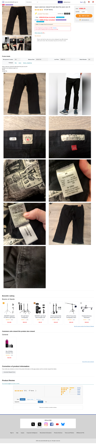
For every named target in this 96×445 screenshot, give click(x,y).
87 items (31, 390)
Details (54, 27)
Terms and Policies (69, 432)
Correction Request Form (9, 372)
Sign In (81, 2)
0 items (78, 394)
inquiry (22, 432)
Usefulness (38, 399)
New (50, 17)
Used (51, 20)
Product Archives (58, 432)
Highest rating (30, 399)
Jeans (20, 62)
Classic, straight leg (27, 62)
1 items (78, 392)
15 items (79, 387)
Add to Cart (85, 16)
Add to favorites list (85, 19)
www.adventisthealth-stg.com (11, 2)
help (17, 432)
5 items (78, 389)
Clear (46, 401)
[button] (93, 2)
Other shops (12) (40, 32)
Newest (22, 399)
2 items (78, 391)
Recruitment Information (46, 432)
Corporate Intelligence (32, 432)
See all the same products (88, 361)
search (60, 2)
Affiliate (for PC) (80, 432)
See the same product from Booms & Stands (84, 326)
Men (16, 62)
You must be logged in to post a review (10, 383)
